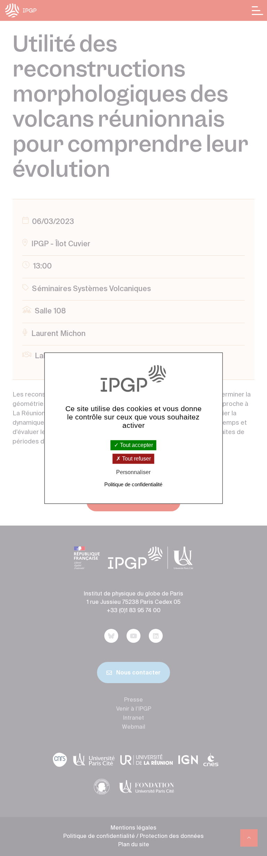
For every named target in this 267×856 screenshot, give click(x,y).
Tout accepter (136, 445)
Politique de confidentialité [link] (133, 484)
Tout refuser (136, 459)
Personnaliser (133, 472)
